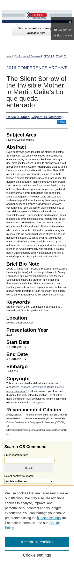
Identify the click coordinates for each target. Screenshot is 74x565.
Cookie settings (49, 518)
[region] (37, 525)
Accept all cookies (37, 542)
